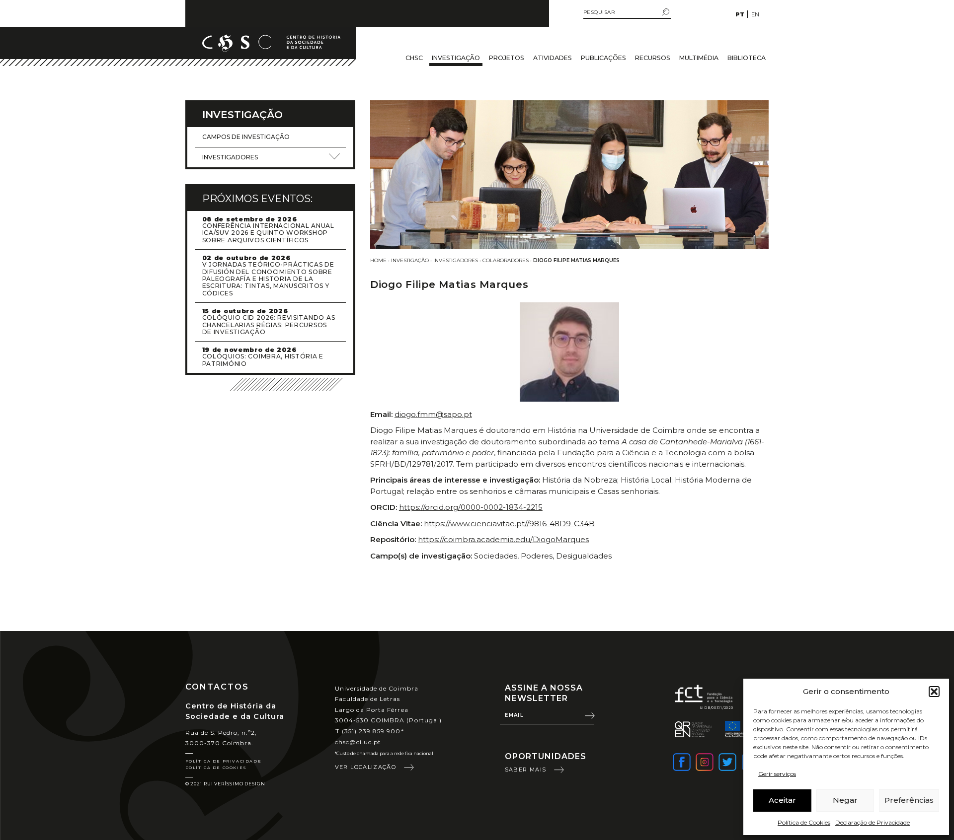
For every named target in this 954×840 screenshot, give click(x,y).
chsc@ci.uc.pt (358, 742)
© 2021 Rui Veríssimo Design (225, 783)
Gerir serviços (777, 773)
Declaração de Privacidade (872, 822)
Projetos (506, 58)
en (755, 14)
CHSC (414, 58)
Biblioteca (746, 58)
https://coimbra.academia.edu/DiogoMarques (503, 539)
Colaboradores (505, 260)
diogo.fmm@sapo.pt (433, 414)
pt (739, 14)
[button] (934, 692)
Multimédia (698, 58)
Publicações (603, 58)
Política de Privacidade (223, 761)
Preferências (909, 800)
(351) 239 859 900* (369, 731)
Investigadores (455, 260)
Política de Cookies (804, 822)
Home (378, 260)
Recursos (652, 58)
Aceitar (782, 800)
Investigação (456, 58)
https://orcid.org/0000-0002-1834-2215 (471, 507)
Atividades (552, 58)
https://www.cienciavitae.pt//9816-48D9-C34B (509, 523)
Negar (845, 800)
